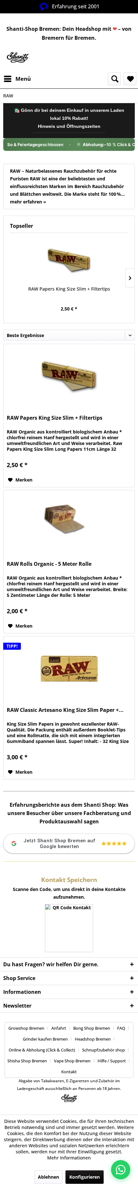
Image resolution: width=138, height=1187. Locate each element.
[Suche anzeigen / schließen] (114, 78)
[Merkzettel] (130, 78)
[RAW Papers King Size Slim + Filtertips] (69, 260)
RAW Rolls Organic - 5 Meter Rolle (49, 564)
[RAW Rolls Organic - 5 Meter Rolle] (69, 522)
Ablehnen (48, 1177)
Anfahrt (58, 1028)
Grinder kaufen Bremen (45, 1039)
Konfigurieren (84, 1177)
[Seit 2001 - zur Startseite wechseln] (17, 57)
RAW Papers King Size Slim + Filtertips (69, 289)
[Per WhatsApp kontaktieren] (120, 1169)
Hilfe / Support (112, 1061)
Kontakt (69, 1072)
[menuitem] (17, 78)
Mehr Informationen (69, 1158)
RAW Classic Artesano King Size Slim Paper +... (65, 710)
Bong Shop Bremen (91, 1028)
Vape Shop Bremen (72, 1061)
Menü (23, 78)
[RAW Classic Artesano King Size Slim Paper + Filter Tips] (69, 668)
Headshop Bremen (93, 1039)
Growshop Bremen (26, 1028)
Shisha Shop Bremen (27, 1061)
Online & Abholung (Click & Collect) (42, 1050)
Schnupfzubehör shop (103, 1050)
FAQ (121, 1028)
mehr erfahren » (28, 202)
